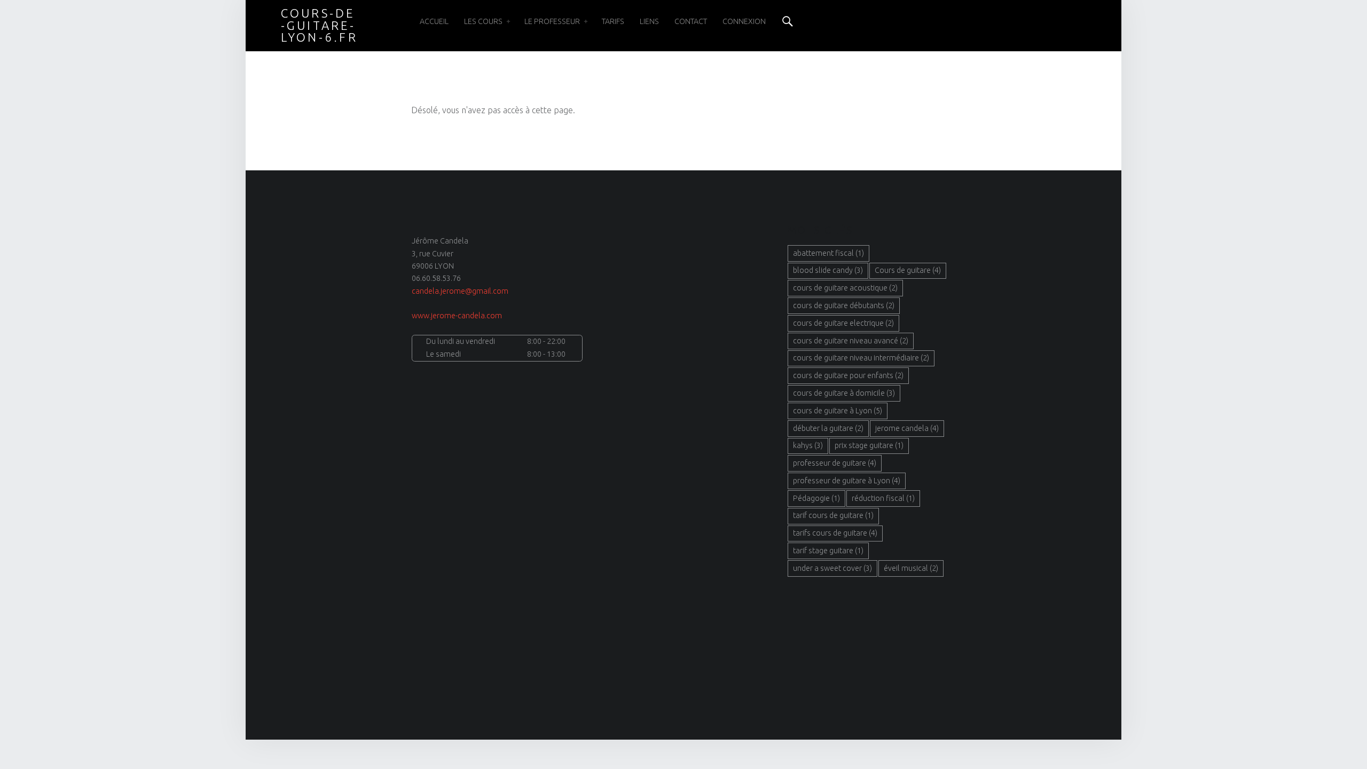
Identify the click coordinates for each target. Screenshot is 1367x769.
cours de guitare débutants (843, 305)
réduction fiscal (883, 498)
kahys (808, 445)
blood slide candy (828, 270)
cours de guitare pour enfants (848, 375)
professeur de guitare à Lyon (846, 480)
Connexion (744, 21)
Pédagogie (816, 498)
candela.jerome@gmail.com (460, 291)
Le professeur (552, 21)
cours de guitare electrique (843, 323)
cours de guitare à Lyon (837, 410)
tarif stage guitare (828, 550)
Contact (690, 21)
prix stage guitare (869, 445)
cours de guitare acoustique (845, 288)
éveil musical (911, 568)
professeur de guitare (834, 463)
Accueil (434, 21)
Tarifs (613, 21)
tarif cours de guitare (833, 515)
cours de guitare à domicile (844, 393)
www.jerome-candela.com (457, 315)
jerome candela (907, 428)
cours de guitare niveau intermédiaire (861, 358)
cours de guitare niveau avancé (850, 340)
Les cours (483, 21)
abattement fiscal (828, 253)
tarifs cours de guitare (835, 533)
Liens (649, 21)
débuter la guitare (828, 428)
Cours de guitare (908, 270)
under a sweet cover (832, 568)
